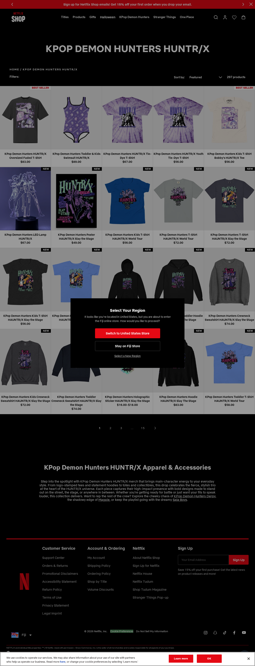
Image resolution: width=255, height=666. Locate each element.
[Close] (248, 658)
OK (209, 658)
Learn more (181, 658)
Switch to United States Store (127, 333)
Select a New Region (127, 356)
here (62, 661)
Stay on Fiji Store (127, 346)
